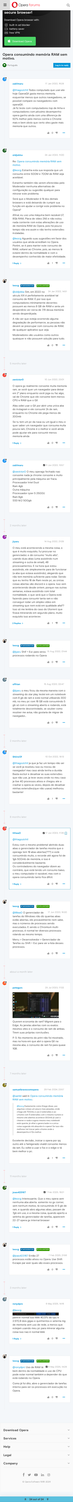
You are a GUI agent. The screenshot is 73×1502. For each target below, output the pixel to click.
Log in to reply (62, 65)
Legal (7, 1455)
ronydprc (18, 1303)
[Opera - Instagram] (49, 1475)
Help (6, 1446)
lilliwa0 (17, 833)
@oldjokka (18, 291)
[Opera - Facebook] (23, 1475)
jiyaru (16, 541)
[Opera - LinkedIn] (42, 1475)
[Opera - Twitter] (29, 1475)
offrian (16, 684)
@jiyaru (17, 651)
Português (12, 65)
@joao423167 (20, 1255)
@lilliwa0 (17, 912)
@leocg (17, 170)
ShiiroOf (17, 756)
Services (9, 1438)
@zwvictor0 (19, 471)
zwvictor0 (18, 379)
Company (10, 1463)
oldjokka (18, 155)
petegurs (17, 987)
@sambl (17, 1095)
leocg (16, 285)
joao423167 (19, 1192)
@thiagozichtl (20, 90)
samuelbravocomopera (26, 1089)
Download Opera (22, 41)
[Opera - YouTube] (36, 1475)
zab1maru (18, 83)
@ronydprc (19, 1367)
